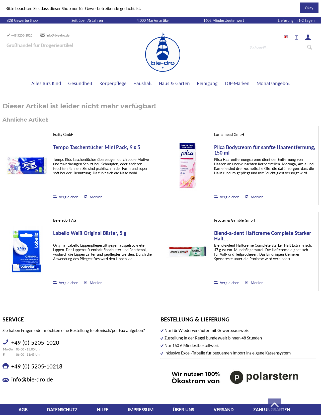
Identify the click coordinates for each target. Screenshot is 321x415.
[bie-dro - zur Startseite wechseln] (147, 52)
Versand (224, 409)
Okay (309, 7)
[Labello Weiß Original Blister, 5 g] (27, 251)
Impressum (140, 409)
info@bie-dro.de (57, 35)
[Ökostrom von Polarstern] (238, 377)
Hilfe (102, 409)
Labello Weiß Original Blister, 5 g (89, 233)
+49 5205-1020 (21, 35)
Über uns (183, 409)
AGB (23, 409)
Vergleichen (68, 196)
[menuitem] (296, 37)
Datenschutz (62, 409)
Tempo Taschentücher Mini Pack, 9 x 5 (96, 147)
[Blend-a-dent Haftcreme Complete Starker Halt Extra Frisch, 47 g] (188, 251)
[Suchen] (309, 47)
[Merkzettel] (296, 37)
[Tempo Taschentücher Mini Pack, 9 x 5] (27, 165)
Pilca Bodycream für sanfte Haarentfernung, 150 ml (264, 150)
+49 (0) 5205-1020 (35, 342)
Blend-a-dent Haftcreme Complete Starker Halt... (262, 236)
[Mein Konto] (308, 37)
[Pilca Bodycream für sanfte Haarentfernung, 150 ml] (188, 165)
